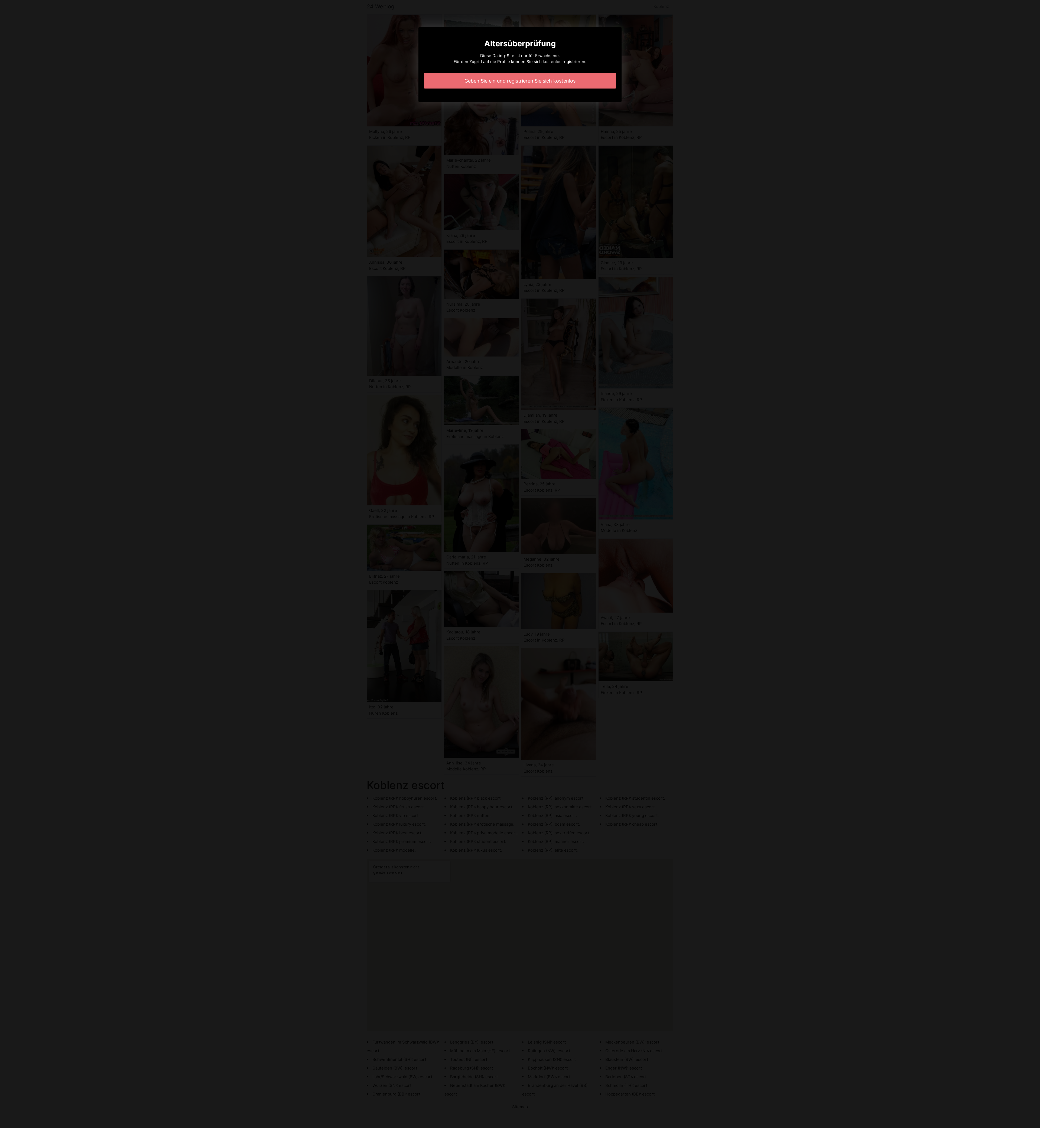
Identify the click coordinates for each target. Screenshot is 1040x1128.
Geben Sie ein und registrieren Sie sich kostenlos (520, 81)
